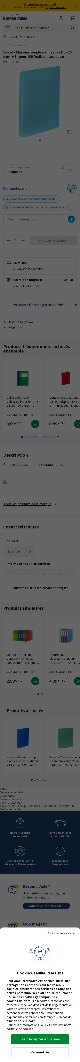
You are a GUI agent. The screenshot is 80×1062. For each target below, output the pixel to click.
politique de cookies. (20, 1029)
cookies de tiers (18, 1001)
